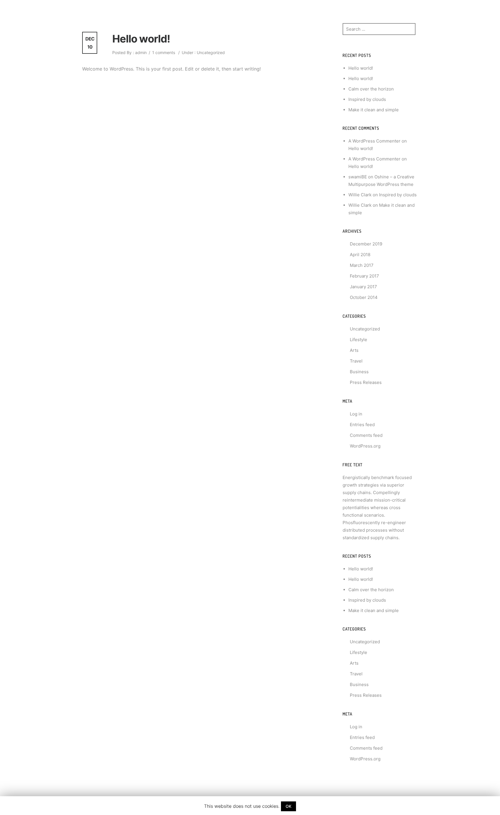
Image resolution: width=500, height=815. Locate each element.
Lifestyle (358, 339)
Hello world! (141, 38)
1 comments (163, 52)
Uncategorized (210, 52)
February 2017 (364, 276)
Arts (354, 350)
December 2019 (366, 244)
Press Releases (366, 382)
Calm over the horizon (371, 89)
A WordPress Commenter (374, 141)
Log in (356, 414)
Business (359, 371)
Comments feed (366, 435)
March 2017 (362, 265)
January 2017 (363, 286)
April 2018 (360, 254)
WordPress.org (365, 446)
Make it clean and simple (373, 109)
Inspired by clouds (367, 99)
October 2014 (364, 297)
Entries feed (362, 424)
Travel (356, 361)
